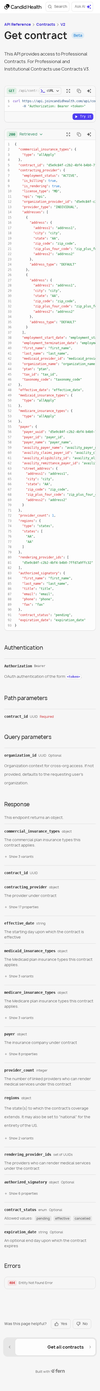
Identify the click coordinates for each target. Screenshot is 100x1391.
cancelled (82, 1218)
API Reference (17, 24)
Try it (85, 116)
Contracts (45, 24)
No (85, 1323)
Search (60, 6)
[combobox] (26, 134)
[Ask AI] (89, 91)
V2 (63, 24)
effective (62, 1218)
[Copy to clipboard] (79, 91)
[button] (50, 1283)
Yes (64, 1323)
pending (43, 1218)
